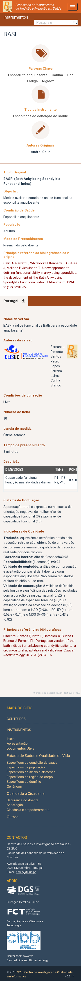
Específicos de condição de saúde (40, 116)
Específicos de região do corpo (30, 777)
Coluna (57, 75)
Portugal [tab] (10, 301)
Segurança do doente (22, 800)
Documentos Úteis (20, 748)
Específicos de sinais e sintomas (31, 772)
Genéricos (14, 787)
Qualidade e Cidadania (26, 793)
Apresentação (17, 744)
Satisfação (15, 805)
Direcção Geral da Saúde (23, 902)
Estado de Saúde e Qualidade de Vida (38, 755)
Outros (12, 817)
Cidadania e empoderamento (28, 810)
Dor (70, 75)
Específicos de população (26, 767)
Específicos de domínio (24, 782)
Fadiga (32, 81)
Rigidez (48, 81)
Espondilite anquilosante (27, 75)
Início (11, 739)
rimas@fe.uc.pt (26, 872)
